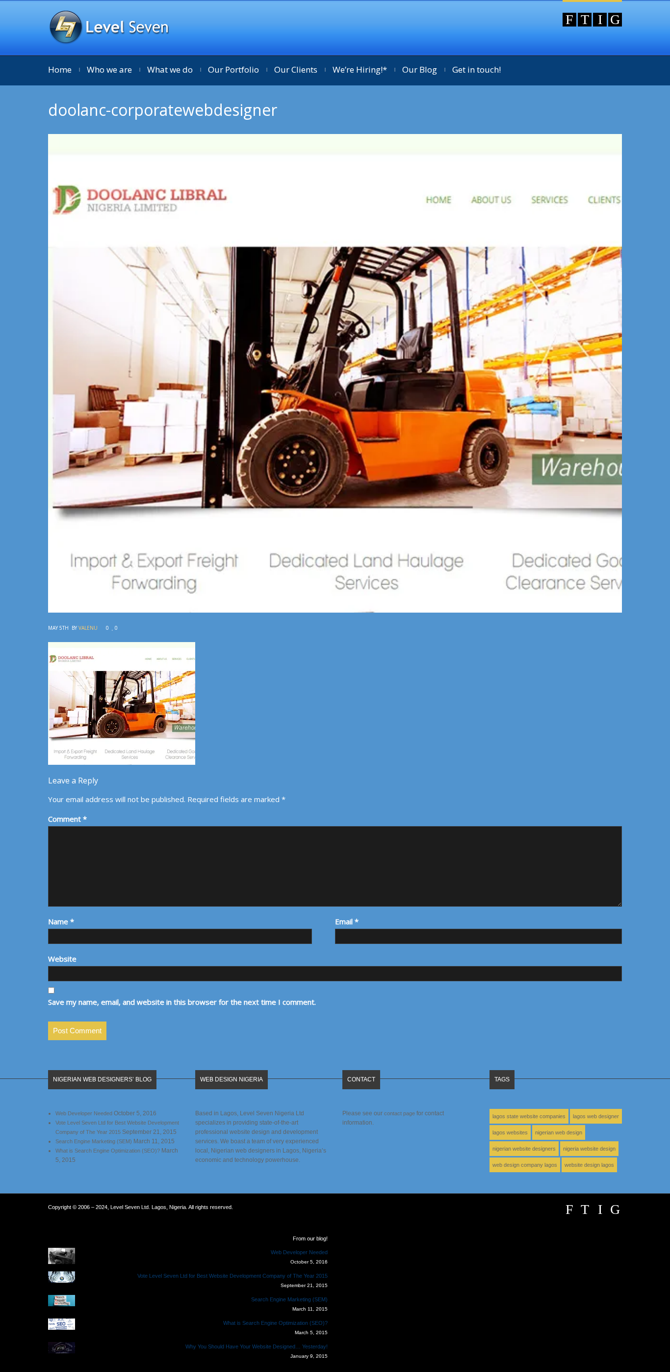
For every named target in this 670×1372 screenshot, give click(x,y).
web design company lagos (524, 1165)
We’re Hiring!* (360, 69)
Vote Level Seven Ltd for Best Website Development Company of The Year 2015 (232, 1276)
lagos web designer (596, 1116)
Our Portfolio (233, 69)
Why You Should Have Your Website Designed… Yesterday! (256, 1346)
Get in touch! (476, 69)
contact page (399, 1113)
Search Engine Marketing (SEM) (93, 1141)
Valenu (88, 627)
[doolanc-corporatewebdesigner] (335, 610)
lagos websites (510, 1132)
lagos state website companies (529, 1116)
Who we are (109, 69)
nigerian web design (558, 1132)
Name (61, 921)
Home (60, 69)
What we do (170, 69)
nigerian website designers (524, 1149)
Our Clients (295, 69)
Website (62, 959)
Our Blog (419, 69)
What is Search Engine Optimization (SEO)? (107, 1151)
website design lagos (589, 1165)
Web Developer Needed (83, 1113)
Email (347, 921)
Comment (67, 819)
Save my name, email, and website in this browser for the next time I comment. (182, 1002)
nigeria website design (589, 1149)
